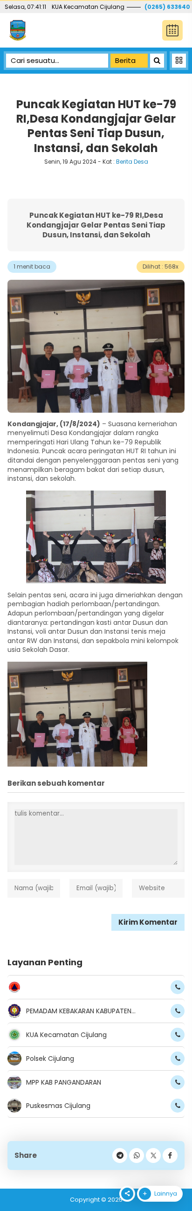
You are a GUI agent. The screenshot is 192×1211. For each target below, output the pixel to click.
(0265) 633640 (168, 7)
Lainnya (165, 1193)
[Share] (170, 1155)
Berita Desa (132, 162)
